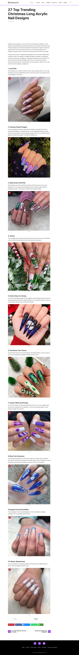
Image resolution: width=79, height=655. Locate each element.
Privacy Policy (33, 647)
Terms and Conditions (52, 647)
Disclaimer (44, 647)
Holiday (65, 2)
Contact (27, 647)
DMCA (39, 647)
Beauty (31, 2)
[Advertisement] (29, 32)
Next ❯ (36, 619)
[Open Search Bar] (70, 2)
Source (29, 122)
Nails (13, 21)
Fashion (38, 2)
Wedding (48, 2)
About (23, 647)
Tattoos (43, 2)
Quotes (60, 2)
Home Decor (54, 2)
